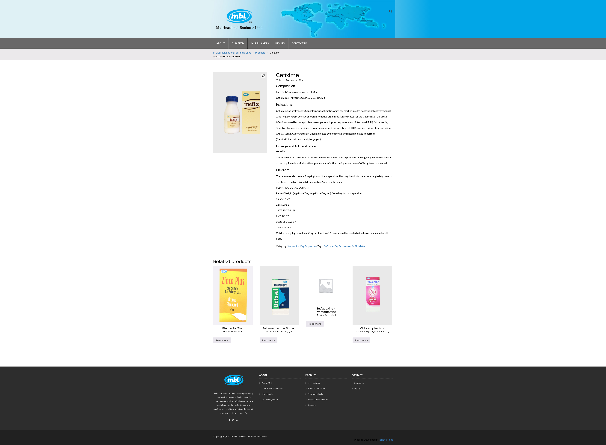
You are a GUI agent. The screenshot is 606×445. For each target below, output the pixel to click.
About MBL (267, 383)
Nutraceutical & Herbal (318, 399)
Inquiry (280, 43)
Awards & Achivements (272, 388)
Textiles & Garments (317, 388)
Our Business (260, 43)
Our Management (270, 399)
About (220, 43)
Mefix (361, 246)
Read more (222, 340)
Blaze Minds (386, 439)
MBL (354, 246)
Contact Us (300, 43)
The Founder (267, 394)
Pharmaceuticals (315, 394)
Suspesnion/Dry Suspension (302, 246)
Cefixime (328, 246)
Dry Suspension (342, 246)
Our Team (238, 43)
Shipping (312, 405)
